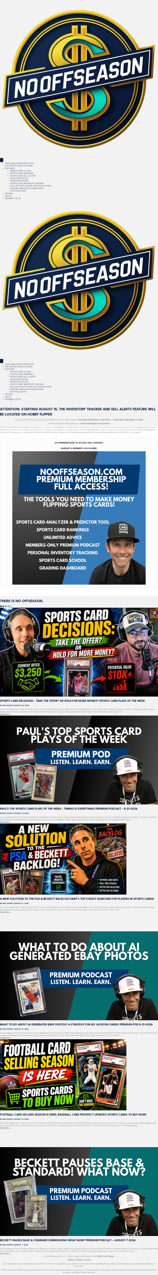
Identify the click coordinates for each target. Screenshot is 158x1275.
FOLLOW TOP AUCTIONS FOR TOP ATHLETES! (30, 186)
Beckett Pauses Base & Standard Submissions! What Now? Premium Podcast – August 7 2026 (68, 1240)
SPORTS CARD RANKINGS (21, 173)
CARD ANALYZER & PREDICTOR (19, 163)
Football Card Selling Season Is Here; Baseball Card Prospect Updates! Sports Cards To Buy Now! (73, 1114)
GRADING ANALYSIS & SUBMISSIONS (26, 188)
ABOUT (8, 196)
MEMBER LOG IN (13, 198)
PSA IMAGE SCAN (18, 191)
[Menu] (1, 160)
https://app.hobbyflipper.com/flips (128, 420)
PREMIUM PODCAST (19, 181)
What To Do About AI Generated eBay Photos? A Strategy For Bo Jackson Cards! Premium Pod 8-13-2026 (76, 1024)
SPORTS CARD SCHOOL (20, 171)
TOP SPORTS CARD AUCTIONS (18, 166)
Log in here (90, 448)
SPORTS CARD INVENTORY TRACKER (27, 183)
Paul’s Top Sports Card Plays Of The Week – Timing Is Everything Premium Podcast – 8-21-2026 (69, 809)
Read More (6, 714)
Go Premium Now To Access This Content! (79, 443)
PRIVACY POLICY (83, 1260)
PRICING (9, 193)
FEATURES (10, 168)
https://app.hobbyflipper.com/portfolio (94, 420)
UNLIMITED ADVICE (19, 178)
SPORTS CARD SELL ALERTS (23, 176)
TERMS (70, 1260)
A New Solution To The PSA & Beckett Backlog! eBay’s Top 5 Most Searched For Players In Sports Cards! (77, 899)
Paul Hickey (7, 705)
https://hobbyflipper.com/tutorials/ (95, 423)
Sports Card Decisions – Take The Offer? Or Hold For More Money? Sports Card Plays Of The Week (72, 701)
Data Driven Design (105, 1256)
